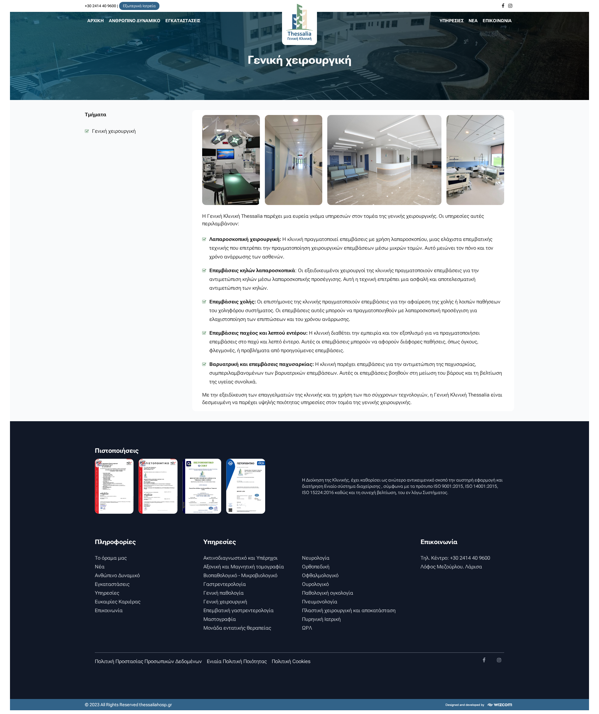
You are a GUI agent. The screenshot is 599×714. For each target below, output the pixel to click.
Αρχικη (95, 20)
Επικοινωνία (109, 610)
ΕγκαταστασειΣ (182, 20)
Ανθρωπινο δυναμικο (134, 20)
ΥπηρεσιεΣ (452, 20)
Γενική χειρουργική (114, 131)
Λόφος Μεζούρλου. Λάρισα (451, 567)
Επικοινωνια (497, 20)
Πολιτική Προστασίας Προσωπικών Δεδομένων (148, 661)
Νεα (473, 20)
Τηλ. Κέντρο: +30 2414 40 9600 (455, 558)
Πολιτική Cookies (291, 661)
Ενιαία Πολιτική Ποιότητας (237, 661)
